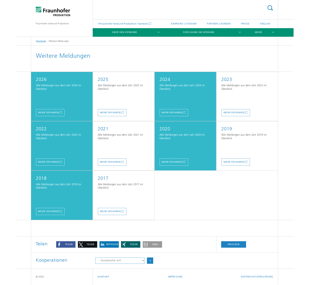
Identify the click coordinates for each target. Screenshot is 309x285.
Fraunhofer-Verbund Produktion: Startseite (124, 23)
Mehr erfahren (48, 112)
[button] (65, 244)
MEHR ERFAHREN (110, 162)
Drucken (233, 244)
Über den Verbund (124, 32)
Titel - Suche (270, 8)
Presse (245, 23)
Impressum (175, 276)
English (265, 23)
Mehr (258, 32)
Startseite (41, 41)
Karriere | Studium (184, 23)
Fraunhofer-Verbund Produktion (52, 23)
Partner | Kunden (219, 23)
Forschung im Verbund (198, 32)
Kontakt (103, 276)
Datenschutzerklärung (257, 276)
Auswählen (150, 260)
